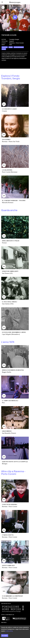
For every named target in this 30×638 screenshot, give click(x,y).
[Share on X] (5, 65)
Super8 (11, 41)
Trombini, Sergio (14, 39)
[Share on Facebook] (3, 65)
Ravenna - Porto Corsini (16, 43)
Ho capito (4, 635)
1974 (10, 45)
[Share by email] (9, 65)
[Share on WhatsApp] (7, 65)
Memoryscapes (14, 2)
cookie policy (9, 631)
